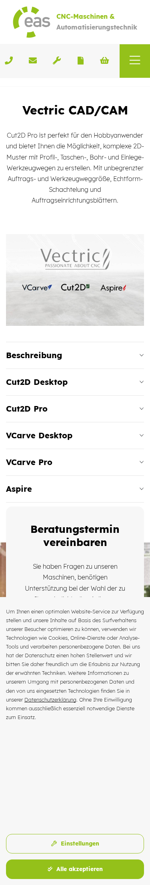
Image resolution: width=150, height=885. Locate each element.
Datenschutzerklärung (50, 699)
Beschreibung (34, 355)
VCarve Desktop (39, 435)
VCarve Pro (29, 462)
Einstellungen (79, 843)
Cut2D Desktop (37, 382)
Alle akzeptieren (78, 869)
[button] (135, 61)
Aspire (19, 489)
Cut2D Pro (27, 409)
